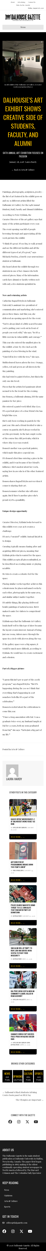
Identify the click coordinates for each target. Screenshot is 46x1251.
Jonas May (17, 916)
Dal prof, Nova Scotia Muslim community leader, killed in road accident (22, 993)
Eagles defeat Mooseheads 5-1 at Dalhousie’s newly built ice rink (23, 821)
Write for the (23, 5)
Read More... (16, 837)
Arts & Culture (18, 749)
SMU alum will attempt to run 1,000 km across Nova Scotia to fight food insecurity (21, 952)
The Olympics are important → (30, 1100)
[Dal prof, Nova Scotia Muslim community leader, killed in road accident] (23, 979)
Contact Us (31, 2)
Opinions (8, 1195)
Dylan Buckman (19, 827)
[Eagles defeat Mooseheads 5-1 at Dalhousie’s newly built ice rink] (23, 807)
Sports (7, 1206)
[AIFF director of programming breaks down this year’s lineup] (23, 850)
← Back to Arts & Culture (23, 169)
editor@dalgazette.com (16, 1222)
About (13, 2)
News (6, 1190)
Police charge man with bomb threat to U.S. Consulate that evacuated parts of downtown (23, 909)
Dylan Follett (19, 1000)
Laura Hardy (31, 162)
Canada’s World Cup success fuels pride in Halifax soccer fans (22, 1036)
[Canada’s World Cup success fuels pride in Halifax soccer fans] (23, 1022)
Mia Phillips (18, 870)
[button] (10, 1122)
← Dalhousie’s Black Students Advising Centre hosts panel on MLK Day (19, 1093)
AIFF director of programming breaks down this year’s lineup (22, 864)
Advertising (21, 2)
